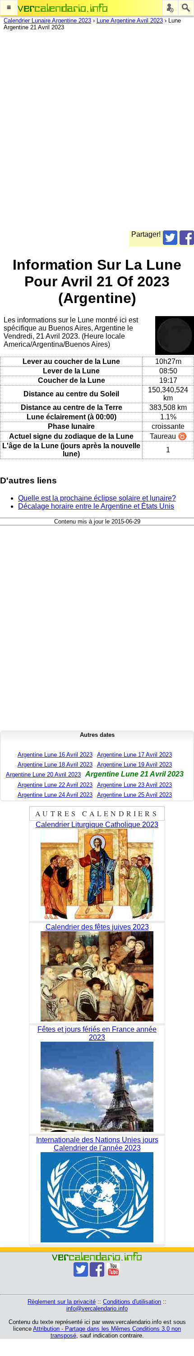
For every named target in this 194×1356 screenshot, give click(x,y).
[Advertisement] (97, 133)
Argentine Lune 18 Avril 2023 (55, 764)
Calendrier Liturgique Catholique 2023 (97, 824)
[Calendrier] (63, 8)
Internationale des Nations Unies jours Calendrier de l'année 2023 (97, 1144)
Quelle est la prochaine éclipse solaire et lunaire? (97, 498)
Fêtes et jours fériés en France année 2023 (97, 1033)
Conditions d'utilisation (132, 1301)
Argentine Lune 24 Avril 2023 (55, 794)
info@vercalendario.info (97, 1308)
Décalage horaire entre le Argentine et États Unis (96, 506)
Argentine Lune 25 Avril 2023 (134, 794)
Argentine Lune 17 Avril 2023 (134, 754)
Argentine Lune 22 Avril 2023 (55, 784)
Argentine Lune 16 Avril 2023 (55, 754)
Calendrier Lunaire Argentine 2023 (47, 20)
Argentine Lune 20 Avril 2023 (43, 774)
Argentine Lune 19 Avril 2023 (134, 764)
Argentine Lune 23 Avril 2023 (134, 784)
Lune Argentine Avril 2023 (130, 20)
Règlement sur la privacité (62, 1301)
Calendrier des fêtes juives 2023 (97, 927)
